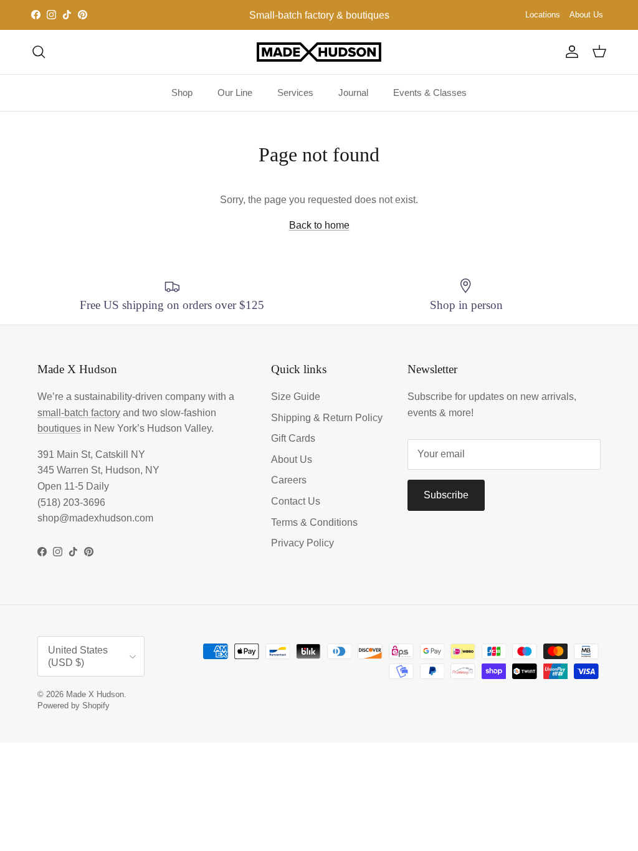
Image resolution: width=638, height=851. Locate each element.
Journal (353, 92)
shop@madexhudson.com (95, 518)
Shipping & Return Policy (327, 417)
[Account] (569, 51)
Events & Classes (430, 92)
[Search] (38, 51)
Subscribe (446, 495)
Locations (542, 14)
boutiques (59, 428)
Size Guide (295, 396)
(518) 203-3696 (71, 502)
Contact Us (295, 501)
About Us (586, 14)
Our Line (234, 92)
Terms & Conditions (314, 522)
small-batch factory (78, 412)
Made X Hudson (95, 694)
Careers (289, 480)
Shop (182, 92)
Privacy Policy (302, 543)
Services (295, 92)
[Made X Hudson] (319, 52)
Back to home (319, 225)
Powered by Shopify (73, 705)
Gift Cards (293, 438)
